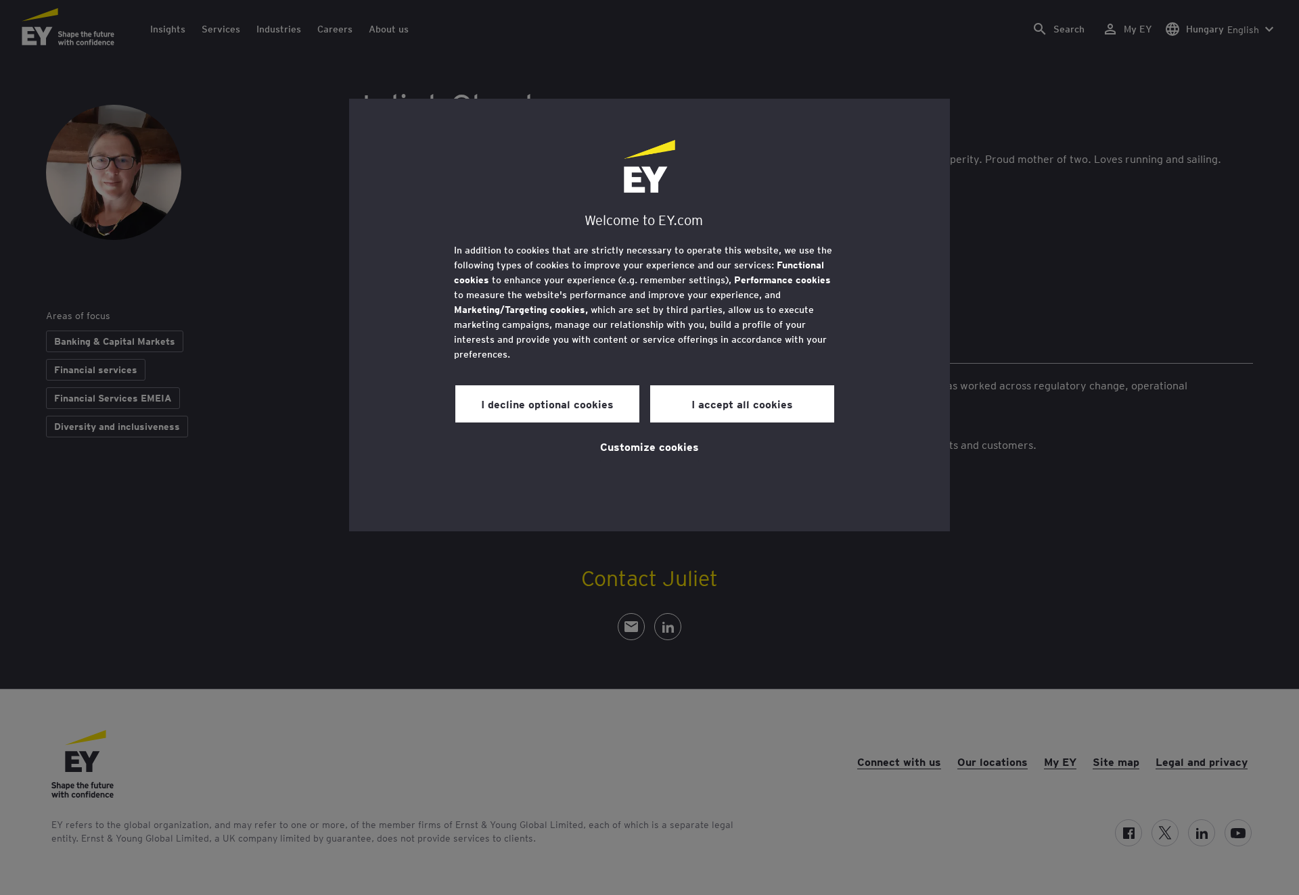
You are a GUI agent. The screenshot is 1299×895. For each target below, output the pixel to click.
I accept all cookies (742, 403)
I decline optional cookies (547, 403)
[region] (649, 315)
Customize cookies (649, 446)
